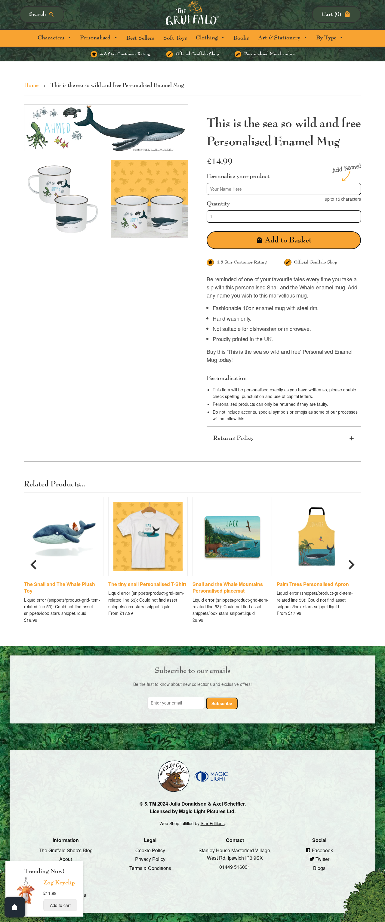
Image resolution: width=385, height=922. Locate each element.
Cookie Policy (150, 849)
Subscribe (221, 703)
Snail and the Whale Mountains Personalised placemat (227, 587)
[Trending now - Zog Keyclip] (26, 904)
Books (241, 38)
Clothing (207, 38)
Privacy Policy (150, 859)
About (65, 859)
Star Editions (213, 823)
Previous (33, 562)
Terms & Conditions (150, 868)
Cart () (331, 14)
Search (37, 14)
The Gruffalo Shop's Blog (66, 849)
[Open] (15, 907)
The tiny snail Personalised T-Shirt (147, 584)
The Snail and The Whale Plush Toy (59, 587)
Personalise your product (238, 176)
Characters (52, 38)
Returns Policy (233, 437)
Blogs (319, 868)
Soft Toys (175, 38)
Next (351, 562)
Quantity (218, 203)
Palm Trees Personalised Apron (313, 584)
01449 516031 (234, 866)
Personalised (96, 38)
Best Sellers (140, 38)
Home (31, 85)
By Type (327, 38)
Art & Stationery (280, 38)
